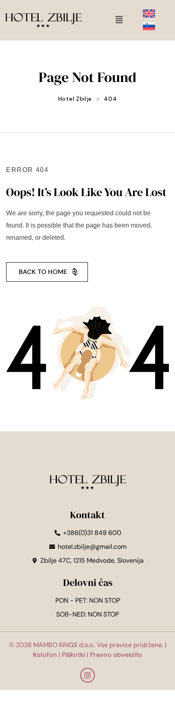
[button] (119, 20)
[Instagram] (87, 675)
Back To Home (43, 271)
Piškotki (73, 654)
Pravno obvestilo (115, 654)
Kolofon (45, 654)
